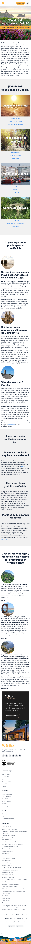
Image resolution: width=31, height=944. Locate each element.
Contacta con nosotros (8, 818)
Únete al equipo (6, 776)
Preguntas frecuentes (7, 814)
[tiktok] (10, 755)
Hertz (23, 466)
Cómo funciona (6, 893)
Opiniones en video (7, 826)
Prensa (4, 786)
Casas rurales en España (8, 858)
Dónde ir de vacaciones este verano (11, 867)
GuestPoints (5, 799)
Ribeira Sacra (15, 152)
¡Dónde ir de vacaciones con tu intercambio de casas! (15, 27)
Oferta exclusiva (6, 898)
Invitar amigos (5, 806)
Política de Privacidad (9, 918)
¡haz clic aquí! (5, 539)
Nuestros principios (7, 794)
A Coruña (15, 192)
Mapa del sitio (21, 922)
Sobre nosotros (6, 774)
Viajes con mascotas (7, 856)
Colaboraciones (6, 903)
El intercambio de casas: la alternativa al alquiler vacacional (14, 832)
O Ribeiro (15, 158)
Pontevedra (15, 189)
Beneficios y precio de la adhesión (11, 884)
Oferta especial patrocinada (9, 886)
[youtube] (20, 755)
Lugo (15, 186)
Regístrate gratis (20, 3)
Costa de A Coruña (15, 121)
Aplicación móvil (6, 781)
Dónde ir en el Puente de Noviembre (11, 849)
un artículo (11, 425)
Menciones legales (11, 922)
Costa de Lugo (15, 118)
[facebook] (3, 755)
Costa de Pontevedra (15, 124)
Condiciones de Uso (9, 915)
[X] (16, 755)
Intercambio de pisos (7, 863)
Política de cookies (22, 918)
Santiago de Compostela (15, 223)
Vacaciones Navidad (7, 865)
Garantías (4, 803)
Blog (3, 779)
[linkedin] (13, 755)
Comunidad (5, 783)
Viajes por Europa (6, 860)
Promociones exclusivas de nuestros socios (13, 891)
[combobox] (11, 926)
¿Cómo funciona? (6, 796)
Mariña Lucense (15, 155)
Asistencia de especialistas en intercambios (13, 889)
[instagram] (6, 755)
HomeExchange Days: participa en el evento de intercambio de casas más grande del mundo (14, 906)
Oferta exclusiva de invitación (9, 829)
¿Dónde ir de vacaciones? (9, 835)
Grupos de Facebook (7, 851)
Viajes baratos (5, 853)
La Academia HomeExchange (10, 846)
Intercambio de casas (7, 872)
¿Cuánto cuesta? (6, 801)
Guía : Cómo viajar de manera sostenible (12, 844)
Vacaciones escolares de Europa (10, 842)
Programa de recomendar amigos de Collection (14, 879)
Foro (3, 816)
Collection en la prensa (8, 877)
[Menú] (27, 3)
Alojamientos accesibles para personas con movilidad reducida (13, 838)
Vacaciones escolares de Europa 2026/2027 (13, 909)
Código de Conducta (21, 915)
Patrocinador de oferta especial (10, 870)
